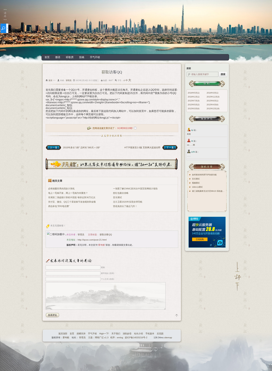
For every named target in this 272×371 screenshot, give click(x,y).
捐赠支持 (81, 333)
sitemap (168, 337)
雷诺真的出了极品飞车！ (125, 206)
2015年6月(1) (212, 101)
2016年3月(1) (212, 93)
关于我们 (115, 333)
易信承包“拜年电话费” (59, 206)
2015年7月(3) (193, 101)
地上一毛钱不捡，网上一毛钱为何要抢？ (68, 193)
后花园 (160, 333)
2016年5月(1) (193, 93)
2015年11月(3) (213, 97)
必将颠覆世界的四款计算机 (61, 188)
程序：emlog (116, 337)
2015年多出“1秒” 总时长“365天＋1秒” (81, 147)
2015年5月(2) (193, 105)
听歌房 (70, 57)
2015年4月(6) (212, 105)
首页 (47, 57)
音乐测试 (117, 197)
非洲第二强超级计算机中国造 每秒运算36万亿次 (71, 197)
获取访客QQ (106, 234)
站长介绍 (138, 333)
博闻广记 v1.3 (101, 337)
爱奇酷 (66, 337)
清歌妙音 (127, 333)
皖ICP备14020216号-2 (136, 337)
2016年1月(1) (193, 97)
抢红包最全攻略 (120, 193)
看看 (189, 134)
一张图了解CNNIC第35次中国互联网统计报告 (135, 188)
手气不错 (95, 57)
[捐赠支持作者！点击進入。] (112, 169)
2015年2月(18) (213, 109)
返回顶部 (62, 333)
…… (189, 156)
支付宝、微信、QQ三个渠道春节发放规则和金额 (72, 202)
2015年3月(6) (193, 109)
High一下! (104, 333)
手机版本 (149, 333)
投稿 (81, 57)
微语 (57, 57)
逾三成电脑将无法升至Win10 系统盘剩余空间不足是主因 (216, 191)
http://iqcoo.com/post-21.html (92, 239)
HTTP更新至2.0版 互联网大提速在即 (142, 147)
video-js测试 (197, 187)
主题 (90, 337)
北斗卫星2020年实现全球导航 (127, 202)
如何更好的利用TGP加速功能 (204, 175)
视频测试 (196, 183)
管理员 (68, 80)
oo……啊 (191, 145)
